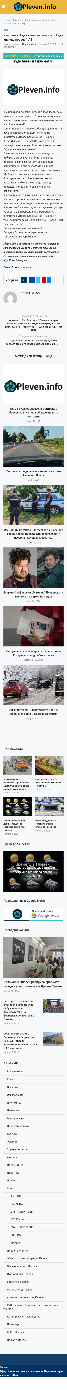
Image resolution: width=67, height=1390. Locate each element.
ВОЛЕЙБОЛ (17, 1235)
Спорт (10, 1188)
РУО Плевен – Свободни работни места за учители (31, 1307)
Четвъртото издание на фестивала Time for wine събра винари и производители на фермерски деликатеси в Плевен (18, 1010)
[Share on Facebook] (32, 280)
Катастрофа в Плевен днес (23, 1316)
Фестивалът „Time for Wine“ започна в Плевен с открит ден (48, 782)
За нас (4, 1367)
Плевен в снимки (18, 1250)
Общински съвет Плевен (22, 1266)
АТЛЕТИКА (17, 1219)
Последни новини (18, 1126)
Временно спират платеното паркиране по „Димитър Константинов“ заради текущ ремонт (16, 784)
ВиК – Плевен (15, 1332)
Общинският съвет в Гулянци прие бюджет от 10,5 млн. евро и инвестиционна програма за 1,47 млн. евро (20, 1041)
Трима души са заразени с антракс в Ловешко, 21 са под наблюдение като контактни (33, 412)
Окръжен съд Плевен (20, 1274)
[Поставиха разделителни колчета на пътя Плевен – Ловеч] (33, 446)
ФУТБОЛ (15, 1196)
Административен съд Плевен (25, 1297)
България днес (16, 1118)
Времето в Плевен (18, 1281)
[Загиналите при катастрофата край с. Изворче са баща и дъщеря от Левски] (33, 685)
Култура (12, 1133)
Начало (7, 20)
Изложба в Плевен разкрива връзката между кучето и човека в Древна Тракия (33, 984)
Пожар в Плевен (17, 1340)
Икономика (14, 1102)
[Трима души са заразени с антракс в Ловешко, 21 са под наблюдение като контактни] (33, 384)
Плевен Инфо (29, 44)
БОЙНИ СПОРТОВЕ (21, 1227)
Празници (13, 1324)
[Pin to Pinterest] (44, 280)
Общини (12, 1141)
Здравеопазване (17, 1149)
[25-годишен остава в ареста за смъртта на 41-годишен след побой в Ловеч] (33, 626)
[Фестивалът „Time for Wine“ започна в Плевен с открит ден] (49, 765)
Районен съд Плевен (20, 1289)
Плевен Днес (15, 1165)
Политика (13, 1172)
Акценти (12, 1157)
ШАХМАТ (15, 1242)
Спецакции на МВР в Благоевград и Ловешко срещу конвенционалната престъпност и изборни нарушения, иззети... (33, 533)
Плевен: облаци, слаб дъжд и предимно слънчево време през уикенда (14, 825)
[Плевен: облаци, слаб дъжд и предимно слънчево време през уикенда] (17, 806)
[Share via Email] (49, 280)
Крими (11, 1079)
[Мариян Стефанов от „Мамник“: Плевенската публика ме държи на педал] (33, 567)
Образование (15, 1094)
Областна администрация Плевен (27, 1258)
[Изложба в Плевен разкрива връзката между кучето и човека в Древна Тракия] (33, 957)
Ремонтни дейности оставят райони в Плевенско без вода (45, 823)
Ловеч (7, 267)
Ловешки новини (21, 267)
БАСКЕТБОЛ (17, 1203)
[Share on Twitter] (38, 280)
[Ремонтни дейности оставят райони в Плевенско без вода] (49, 806)
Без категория (15, 1071)
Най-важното (15, 1110)
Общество (13, 1087)
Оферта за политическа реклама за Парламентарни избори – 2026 (31, 1373)
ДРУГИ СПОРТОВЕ (21, 1211)
